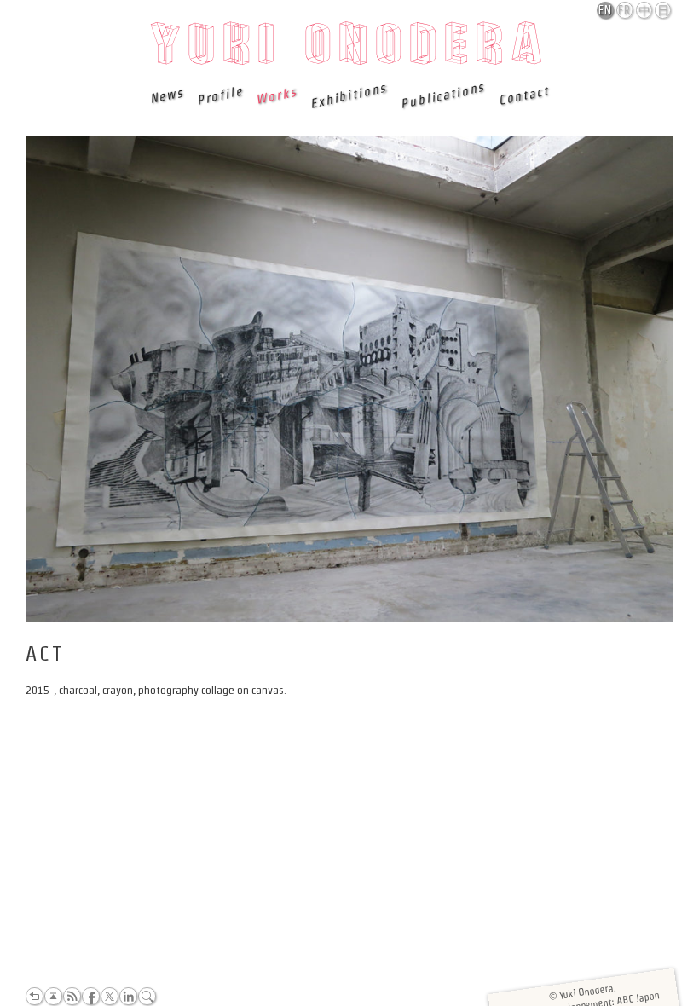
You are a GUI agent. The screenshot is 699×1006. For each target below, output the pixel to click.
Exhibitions (349, 95)
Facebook (91, 996)
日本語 (663, 11)
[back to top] (53, 996)
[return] (34, 996)
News (166, 95)
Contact (522, 95)
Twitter (109, 996)
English (606, 10)
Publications (442, 95)
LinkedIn (128, 996)
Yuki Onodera (350, 48)
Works (275, 95)
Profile (218, 95)
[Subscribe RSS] (72, 996)
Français (625, 10)
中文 (644, 11)
